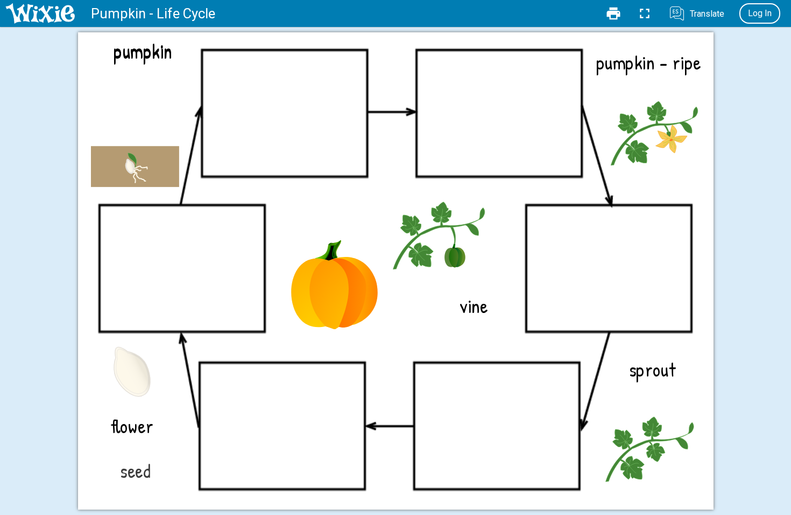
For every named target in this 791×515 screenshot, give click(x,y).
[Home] (40, 13)
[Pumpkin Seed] (131, 370)
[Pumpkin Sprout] (135, 133)
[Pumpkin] (333, 284)
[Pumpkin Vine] (652, 445)
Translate (707, 14)
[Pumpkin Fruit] (441, 231)
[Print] (613, 13)
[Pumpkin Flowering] (657, 129)
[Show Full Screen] (644, 13)
